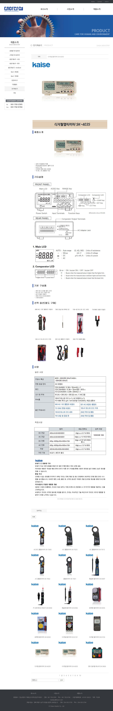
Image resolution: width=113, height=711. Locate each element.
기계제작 (14, 84)
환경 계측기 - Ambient (14, 67)
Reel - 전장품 (14, 76)
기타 (14, 93)
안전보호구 (15, 80)
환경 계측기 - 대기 (15, 63)
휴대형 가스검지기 (15, 51)
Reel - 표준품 (14, 72)
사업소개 (70, 9)
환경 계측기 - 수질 (15, 59)
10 (80, 675)
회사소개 (44, 9)
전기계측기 (15, 89)
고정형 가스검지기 (15, 55)
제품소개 (96, 9)
